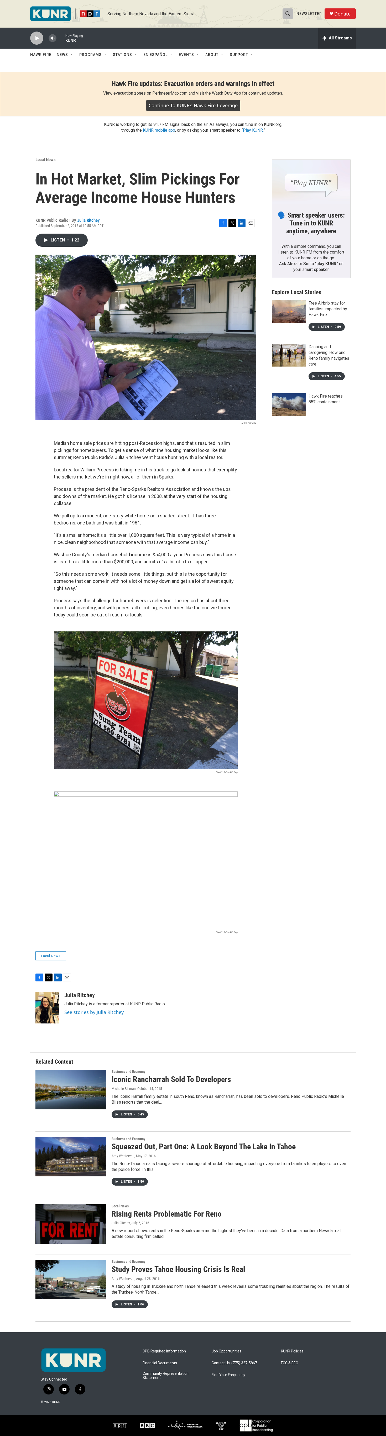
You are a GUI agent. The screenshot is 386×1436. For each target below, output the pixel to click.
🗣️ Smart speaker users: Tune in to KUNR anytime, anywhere (311, 223)
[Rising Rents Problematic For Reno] (70, 1224)
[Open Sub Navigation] (72, 55)
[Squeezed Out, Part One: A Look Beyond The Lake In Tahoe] (70, 1156)
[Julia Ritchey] (47, 1007)
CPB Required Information (164, 1351)
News (62, 55)
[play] (37, 38)
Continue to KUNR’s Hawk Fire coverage (193, 105)
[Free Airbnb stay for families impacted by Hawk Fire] (289, 311)
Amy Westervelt (123, 1156)
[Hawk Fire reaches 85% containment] (289, 404)
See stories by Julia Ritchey (94, 1012)
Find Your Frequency (228, 1375)
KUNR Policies (292, 1351)
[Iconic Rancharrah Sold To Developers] (70, 1089)
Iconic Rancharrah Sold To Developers (171, 1079)
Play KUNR (253, 130)
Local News (45, 159)
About (211, 55)
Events (186, 55)
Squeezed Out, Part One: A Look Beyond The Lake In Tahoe (204, 1146)
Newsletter (309, 14)
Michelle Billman (124, 1089)
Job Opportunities (226, 1351)
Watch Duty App (226, 93)
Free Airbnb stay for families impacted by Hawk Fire (328, 309)
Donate (342, 14)
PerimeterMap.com (169, 93)
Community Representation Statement (166, 1376)
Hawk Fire (40, 55)
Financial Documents (160, 1363)
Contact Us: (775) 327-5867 (234, 1363)
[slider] (61, 38)
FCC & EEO (289, 1363)
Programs (90, 55)
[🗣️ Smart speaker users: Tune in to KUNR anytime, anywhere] (311, 182)
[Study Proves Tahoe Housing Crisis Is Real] (70, 1279)
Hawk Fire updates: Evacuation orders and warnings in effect (193, 84)
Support (239, 55)
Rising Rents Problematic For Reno (167, 1213)
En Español (155, 55)
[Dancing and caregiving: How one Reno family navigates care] (289, 355)
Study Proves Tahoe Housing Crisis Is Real (178, 1269)
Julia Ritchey (88, 220)
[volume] (52, 38)
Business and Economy (128, 1071)
